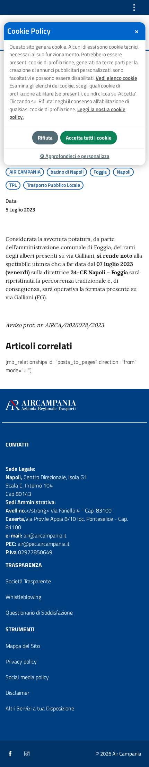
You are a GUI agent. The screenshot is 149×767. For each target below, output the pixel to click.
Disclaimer (17, 693)
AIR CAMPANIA (25, 172)
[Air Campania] (74, 405)
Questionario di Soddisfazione (39, 612)
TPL (13, 185)
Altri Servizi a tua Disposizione (40, 708)
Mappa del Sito (23, 646)
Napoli (123, 172)
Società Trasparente (28, 581)
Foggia (100, 172)
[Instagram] (27, 754)
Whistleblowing (23, 597)
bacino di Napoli (67, 172)
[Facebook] (11, 754)
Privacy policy (21, 661)
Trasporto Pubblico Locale (53, 185)
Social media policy (27, 677)
